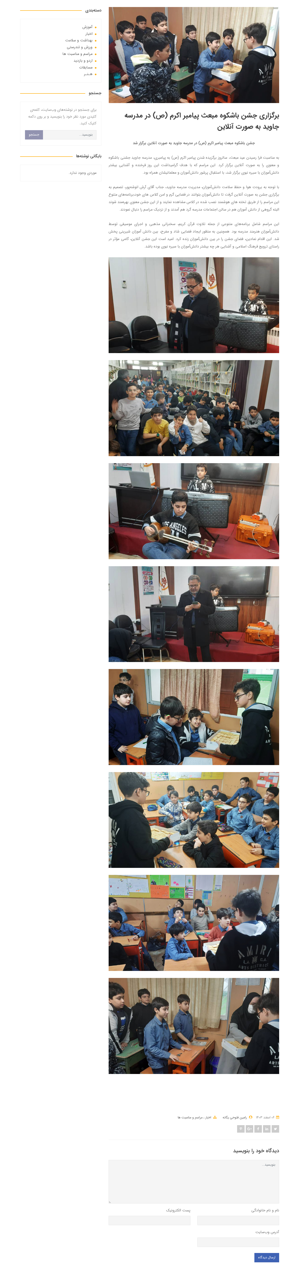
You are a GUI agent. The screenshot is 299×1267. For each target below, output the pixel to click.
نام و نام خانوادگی (265, 1210)
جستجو (34, 134)
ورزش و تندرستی (80, 47)
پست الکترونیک (178, 1210)
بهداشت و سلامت (79, 40)
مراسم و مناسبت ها (190, 1117)
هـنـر (88, 74)
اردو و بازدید (83, 61)
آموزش (87, 27)
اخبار (207, 1117)
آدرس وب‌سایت (267, 1232)
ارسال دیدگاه (266, 1257)
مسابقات (86, 67)
